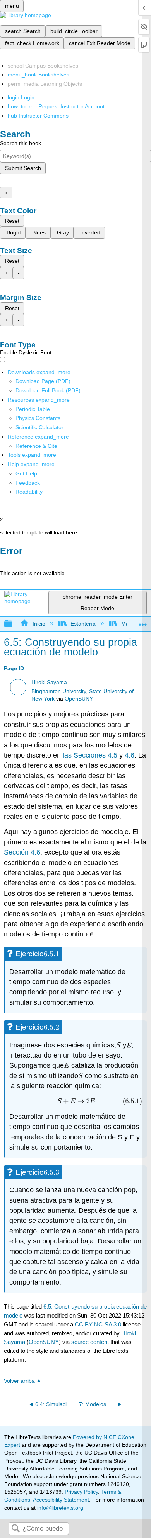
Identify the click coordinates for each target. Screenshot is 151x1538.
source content (90, 1342)
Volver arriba (19, 1381)
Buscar (15, 1529)
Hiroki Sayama (49, 682)
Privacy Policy (81, 1492)
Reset (12, 221)
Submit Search (23, 168)
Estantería (83, 624)
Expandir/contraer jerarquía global (13, 624)
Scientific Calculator (39, 427)
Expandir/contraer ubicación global (143, 621)
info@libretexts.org (59, 1508)
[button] (27, 483)
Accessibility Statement (61, 1499)
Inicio (38, 624)
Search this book (20, 143)
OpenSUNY (79, 699)
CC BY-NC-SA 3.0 (98, 1324)
